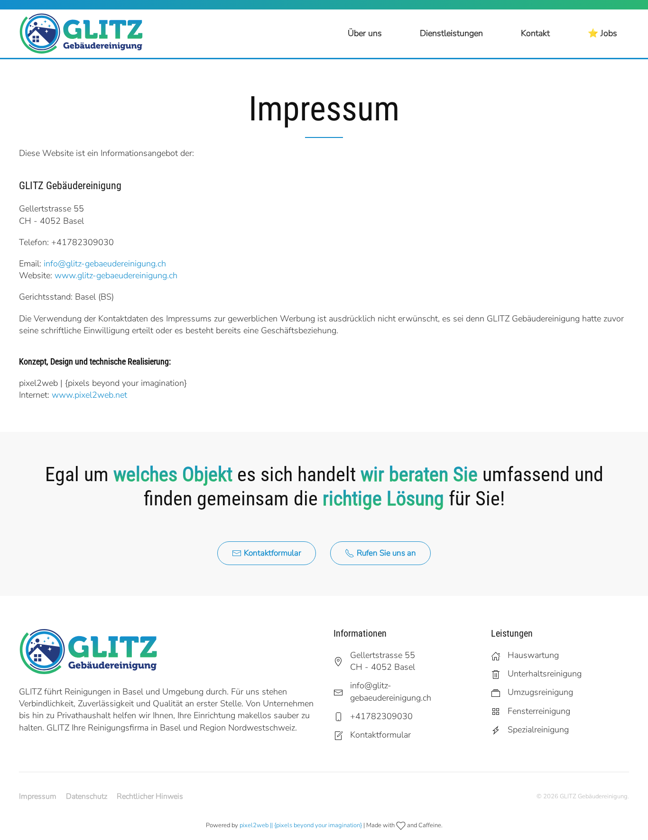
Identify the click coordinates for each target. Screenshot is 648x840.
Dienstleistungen (451, 33)
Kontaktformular (272, 553)
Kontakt (535, 33)
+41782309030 (82, 242)
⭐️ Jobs (602, 33)
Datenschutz (86, 796)
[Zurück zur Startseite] (85, 33)
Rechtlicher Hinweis (150, 796)
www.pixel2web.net (89, 395)
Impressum (37, 796)
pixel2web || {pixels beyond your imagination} (301, 825)
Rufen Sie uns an (386, 553)
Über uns (365, 33)
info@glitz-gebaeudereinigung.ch (105, 263)
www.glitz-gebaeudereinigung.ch (116, 275)
